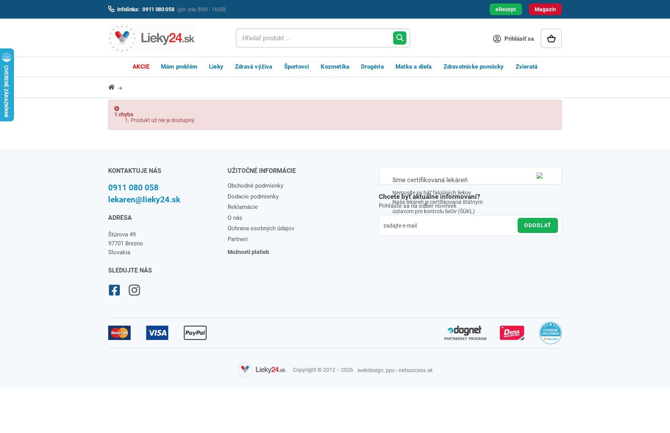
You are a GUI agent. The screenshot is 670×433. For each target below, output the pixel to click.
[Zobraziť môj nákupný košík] (551, 38)
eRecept (506, 9)
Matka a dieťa (413, 66)
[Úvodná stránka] (116, 87)
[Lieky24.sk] (164, 38)
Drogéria (372, 66)
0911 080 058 (133, 187)
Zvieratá (527, 66)
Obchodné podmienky (255, 185)
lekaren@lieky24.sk (144, 199)
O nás (235, 217)
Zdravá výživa (254, 66)
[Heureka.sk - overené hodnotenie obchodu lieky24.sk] (550, 336)
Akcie (141, 66)
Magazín (545, 9)
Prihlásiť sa (518, 38)
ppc (390, 370)
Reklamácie (243, 207)
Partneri (238, 239)
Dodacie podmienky (253, 196)
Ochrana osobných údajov (261, 228)
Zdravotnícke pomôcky (474, 66)
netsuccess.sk (416, 370)
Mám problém (179, 66)
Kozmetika (335, 66)
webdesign (370, 370)
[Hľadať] (399, 38)
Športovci (296, 66)
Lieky (216, 66)
